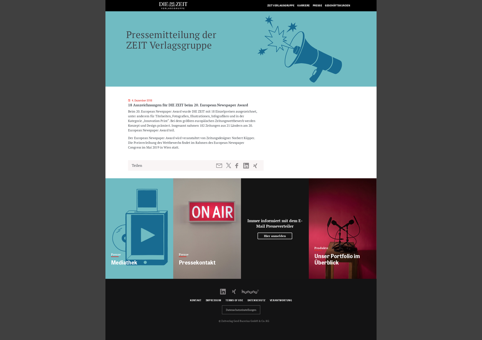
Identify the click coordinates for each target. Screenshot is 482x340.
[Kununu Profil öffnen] (252, 291)
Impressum (213, 300)
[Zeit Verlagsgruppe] (173, 5)
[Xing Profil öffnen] (236, 291)
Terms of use (234, 300)
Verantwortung (281, 300)
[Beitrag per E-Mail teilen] (219, 165)
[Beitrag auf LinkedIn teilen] (246, 165)
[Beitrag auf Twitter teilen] (228, 165)
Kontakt (195, 300)
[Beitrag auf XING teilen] (255, 165)
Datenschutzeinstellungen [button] (241, 310)
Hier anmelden (275, 236)
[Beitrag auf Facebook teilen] (238, 165)
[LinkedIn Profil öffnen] (225, 291)
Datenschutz (256, 300)
